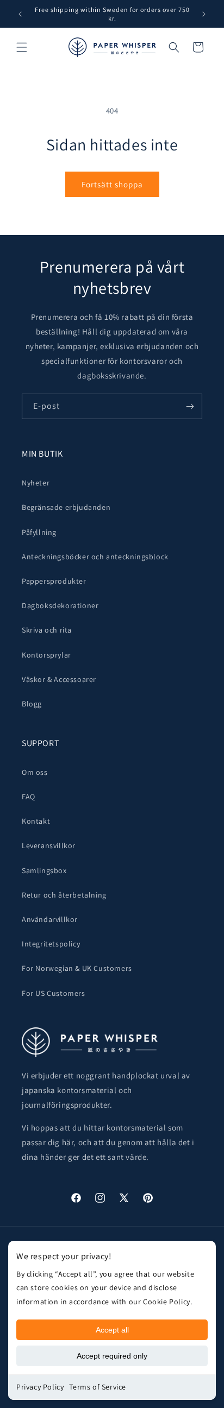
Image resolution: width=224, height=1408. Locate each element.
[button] (22, 47)
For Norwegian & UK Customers (77, 968)
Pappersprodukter (54, 581)
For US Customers (53, 993)
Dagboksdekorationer (60, 605)
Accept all (112, 1329)
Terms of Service (97, 1387)
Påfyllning (39, 532)
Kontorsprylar (46, 655)
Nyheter (35, 483)
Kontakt (36, 821)
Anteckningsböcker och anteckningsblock (95, 556)
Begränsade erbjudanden (66, 507)
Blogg (32, 704)
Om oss (35, 772)
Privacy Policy (40, 1387)
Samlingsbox (44, 870)
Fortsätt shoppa (112, 184)
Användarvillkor (50, 919)
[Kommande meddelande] (204, 14)
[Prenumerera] (190, 406)
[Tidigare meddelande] (20, 14)
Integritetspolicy (51, 944)
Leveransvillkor (49, 845)
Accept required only (112, 1356)
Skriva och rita (47, 630)
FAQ (28, 796)
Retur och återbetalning (64, 895)
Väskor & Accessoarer (59, 679)
